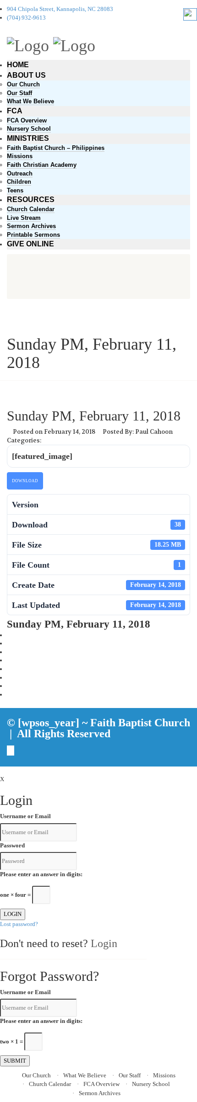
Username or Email (25, 816)
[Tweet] (9, 643)
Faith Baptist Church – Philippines (55, 147)
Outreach (20, 173)
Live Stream (24, 217)
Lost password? (19, 924)
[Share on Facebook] (9, 635)
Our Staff (19, 93)
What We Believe (30, 101)
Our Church (23, 84)
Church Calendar (31, 209)
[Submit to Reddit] (9, 677)
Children (19, 181)
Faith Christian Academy (42, 164)
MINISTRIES (28, 138)
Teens (15, 190)
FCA (14, 111)
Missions (20, 156)
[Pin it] (9, 668)
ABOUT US (26, 75)
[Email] (9, 694)
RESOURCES (31, 199)
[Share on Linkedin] (9, 685)
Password (12, 845)
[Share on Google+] (9, 652)
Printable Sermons (33, 234)
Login (104, 943)
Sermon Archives (31, 226)
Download (25, 481)
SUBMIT (15, 1060)
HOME (18, 65)
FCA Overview (27, 120)
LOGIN (13, 913)
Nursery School (29, 128)
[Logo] (28, 44)
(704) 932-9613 (26, 17)
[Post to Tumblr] (9, 660)
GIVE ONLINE (30, 244)
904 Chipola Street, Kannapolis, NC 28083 (60, 8)
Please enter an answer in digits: (41, 874)
